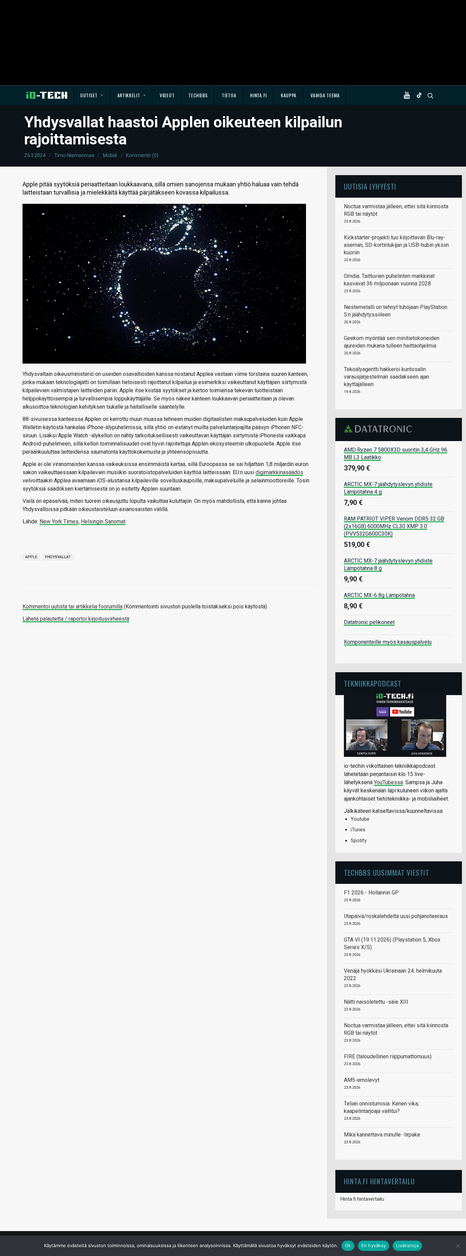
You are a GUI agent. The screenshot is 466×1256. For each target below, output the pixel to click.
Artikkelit (128, 95)
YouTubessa (388, 782)
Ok (348, 1245)
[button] (408, 95)
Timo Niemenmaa (74, 155)
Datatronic (380, 429)
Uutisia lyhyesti (370, 186)
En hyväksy (373, 1245)
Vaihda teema (324, 95)
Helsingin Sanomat (103, 521)
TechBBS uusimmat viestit (386, 872)
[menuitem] (92, 95)
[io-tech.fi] (46, 95)
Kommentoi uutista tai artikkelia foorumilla (72, 606)
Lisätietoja (407, 1245)
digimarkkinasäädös (279, 472)
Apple (31, 557)
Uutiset (89, 95)
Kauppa (288, 95)
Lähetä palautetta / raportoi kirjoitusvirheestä (76, 619)
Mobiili (110, 155)
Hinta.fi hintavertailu (362, 1199)
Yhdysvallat (58, 557)
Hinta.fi (258, 95)
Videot (167, 95)
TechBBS (198, 95)
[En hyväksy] (457, 1245)
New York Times (59, 521)
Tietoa (229, 95)
